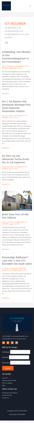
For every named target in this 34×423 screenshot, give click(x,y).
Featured (14, 268)
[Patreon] (16, 342)
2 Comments (6, 268)
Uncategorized (19, 115)
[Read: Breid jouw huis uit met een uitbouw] (17, 200)
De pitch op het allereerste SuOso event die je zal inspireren (15, 159)
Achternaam (6, 352)
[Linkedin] (8, 342)
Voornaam (5, 357)
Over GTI (5, 378)
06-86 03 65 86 (7, 395)
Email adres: (6, 363)
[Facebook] (3, 342)
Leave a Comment (7, 66)
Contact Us (5, 398)
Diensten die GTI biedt (9, 380)
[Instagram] (12, 342)
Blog (3, 385)
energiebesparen (20, 66)
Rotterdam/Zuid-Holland (9, 393)
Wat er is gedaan (7, 383)
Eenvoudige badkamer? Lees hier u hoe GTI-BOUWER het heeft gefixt (17, 260)
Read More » (6, 93)
